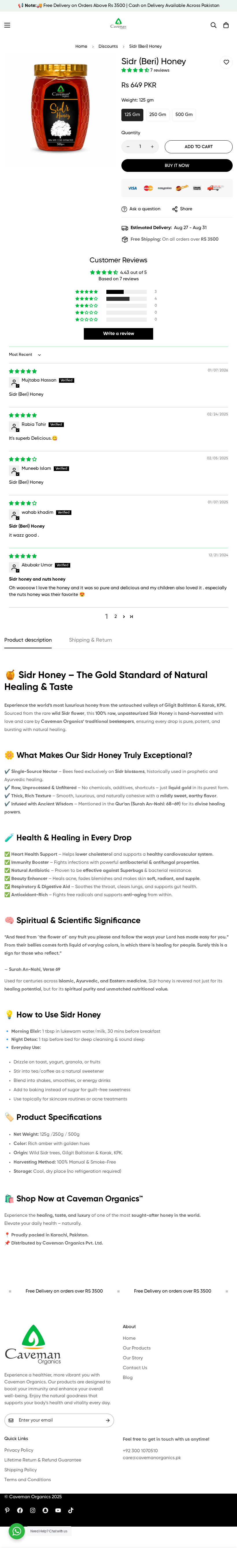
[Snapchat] (45, 1510)
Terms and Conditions (27, 1480)
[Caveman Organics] (118, 25)
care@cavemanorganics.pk (152, 1458)
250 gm (157, 115)
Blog (128, 1378)
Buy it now (177, 165)
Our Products (137, 1348)
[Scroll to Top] (225, 1516)
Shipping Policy (20, 1470)
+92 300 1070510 (140, 1451)
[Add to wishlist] (226, 62)
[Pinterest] (7, 1510)
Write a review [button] (118, 334)
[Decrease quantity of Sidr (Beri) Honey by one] (128, 146)
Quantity (130, 133)
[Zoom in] (103, 66)
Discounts (108, 46)
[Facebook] (20, 1510)
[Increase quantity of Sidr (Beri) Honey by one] (152, 146)
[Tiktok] (71, 1510)
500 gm (184, 115)
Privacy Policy (18, 1450)
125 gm (132, 115)
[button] (226, 25)
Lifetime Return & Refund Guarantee (42, 1460)
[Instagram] (33, 1510)
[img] (23, 371)
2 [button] (115, 616)
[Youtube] (58, 1510)
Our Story (133, 1358)
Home (81, 46)
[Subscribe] (107, 1420)
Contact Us (135, 1368)
